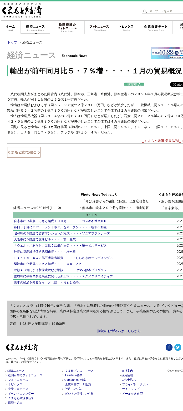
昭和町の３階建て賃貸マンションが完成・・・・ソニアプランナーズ (62, 233)
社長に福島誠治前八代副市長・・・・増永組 (45, 251)
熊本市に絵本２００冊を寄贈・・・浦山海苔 (115, 208)
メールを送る (131, 393)
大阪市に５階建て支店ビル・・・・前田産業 (45, 239)
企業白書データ (155, 28)
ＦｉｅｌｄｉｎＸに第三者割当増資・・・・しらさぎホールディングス (63, 258)
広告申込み (129, 379)
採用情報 (127, 375)
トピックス (126, 28)
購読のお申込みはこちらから (119, 331)
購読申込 (134, 84)
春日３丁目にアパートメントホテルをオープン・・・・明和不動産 (60, 227)
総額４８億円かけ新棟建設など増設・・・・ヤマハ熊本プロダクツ (60, 270)
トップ (12, 42)
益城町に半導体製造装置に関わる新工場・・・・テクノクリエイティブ (63, 276)
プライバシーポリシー (136, 384)
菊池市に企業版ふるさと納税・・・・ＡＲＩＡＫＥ (49, 264)
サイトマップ (130, 389)
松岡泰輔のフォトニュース (67, 28)
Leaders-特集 (73, 375)
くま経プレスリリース (79, 370)
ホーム (10, 28)
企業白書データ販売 (78, 384)
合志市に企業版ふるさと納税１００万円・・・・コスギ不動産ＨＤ (60, 221)
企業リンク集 (72, 389)
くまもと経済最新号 (21, 398)
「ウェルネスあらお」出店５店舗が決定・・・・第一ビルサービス (60, 245)
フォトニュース (99, 28)
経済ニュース (35, 28)
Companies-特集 (75, 379)
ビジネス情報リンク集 (79, 393)
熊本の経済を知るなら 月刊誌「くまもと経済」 (48, 282)
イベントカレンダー (21, 393)
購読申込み (15, 402)
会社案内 (127, 370)
